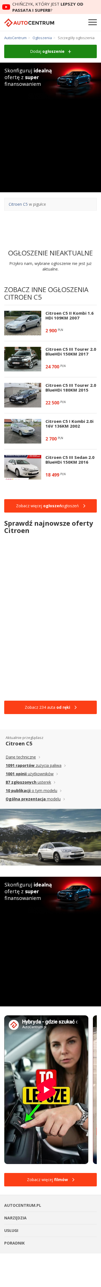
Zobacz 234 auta (47, 707)
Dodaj (47, 51)
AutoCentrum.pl (29, 22)
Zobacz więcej (47, 1179)
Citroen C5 (18, 204)
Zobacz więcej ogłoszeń (47, 505)
